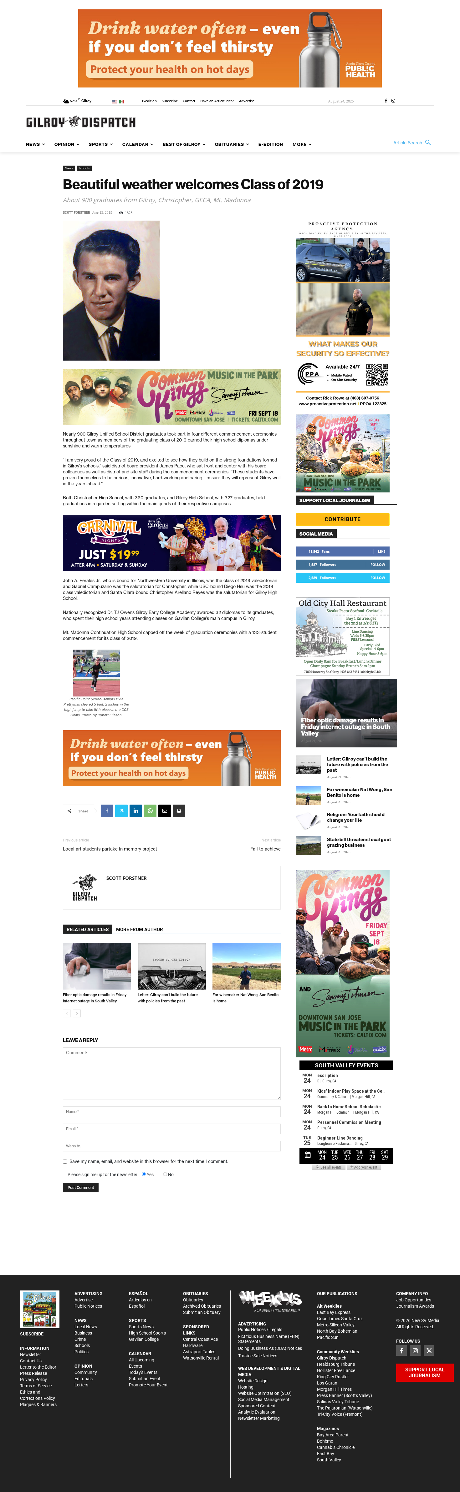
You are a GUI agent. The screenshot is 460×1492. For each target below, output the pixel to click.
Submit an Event (145, 1378)
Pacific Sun (328, 1337)
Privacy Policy (33, 1379)
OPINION (83, 1366)
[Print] (179, 811)
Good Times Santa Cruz (340, 1318)
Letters (81, 1384)
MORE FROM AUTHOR (139, 929)
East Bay (325, 1453)
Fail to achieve (265, 849)
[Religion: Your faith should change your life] (308, 820)
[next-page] (77, 1013)
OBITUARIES (195, 1293)
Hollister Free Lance (336, 1370)
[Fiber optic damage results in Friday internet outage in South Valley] (97, 966)
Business (83, 1332)
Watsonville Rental (201, 1357)
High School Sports (147, 1332)
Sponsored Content (257, 1405)
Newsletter (30, 1354)
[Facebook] (386, 101)
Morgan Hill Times (334, 1389)
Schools (84, 168)
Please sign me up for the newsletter (102, 1174)
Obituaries (193, 1299)
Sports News (141, 1326)
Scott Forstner (76, 212)
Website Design (253, 1380)
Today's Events (143, 1372)
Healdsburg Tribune (336, 1364)
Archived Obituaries (202, 1306)
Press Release (33, 1373)
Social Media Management (263, 1399)
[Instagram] (393, 101)
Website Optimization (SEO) (265, 1393)
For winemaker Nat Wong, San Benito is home (359, 792)
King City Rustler (333, 1376)
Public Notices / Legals (260, 1329)
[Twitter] (121, 811)
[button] (413, 143)
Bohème (325, 1441)
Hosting (245, 1387)
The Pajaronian (331, 1407)
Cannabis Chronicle (336, 1447)
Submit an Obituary (202, 1312)
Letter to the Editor (38, 1367)
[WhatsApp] (150, 811)
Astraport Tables (199, 1351)
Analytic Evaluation (256, 1412)
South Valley (329, 1459)
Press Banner (330, 1395)
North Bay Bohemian (337, 1331)
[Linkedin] (136, 811)
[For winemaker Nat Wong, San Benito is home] (246, 966)
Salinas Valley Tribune (338, 1401)
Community (85, 1372)
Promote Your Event (148, 1384)
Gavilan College (144, 1339)
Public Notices (88, 1306)
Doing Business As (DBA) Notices (270, 1348)
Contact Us (31, 1360)
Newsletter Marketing (259, 1418)
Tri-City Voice (329, 1414)
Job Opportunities (413, 1299)
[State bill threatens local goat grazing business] (308, 845)
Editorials (83, 1378)
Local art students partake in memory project (110, 849)
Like (381, 551)
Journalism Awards (415, 1306)
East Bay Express (333, 1312)
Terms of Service (36, 1385)
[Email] (164, 811)
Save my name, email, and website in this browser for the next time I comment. (148, 1161)
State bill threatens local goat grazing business (359, 842)
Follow (378, 564)
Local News (85, 1326)
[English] (115, 101)
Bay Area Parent (333, 1434)
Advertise (83, 1299)
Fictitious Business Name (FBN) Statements (268, 1339)
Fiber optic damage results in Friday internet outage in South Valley (345, 726)
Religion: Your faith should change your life (356, 817)
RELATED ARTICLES (88, 929)
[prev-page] (67, 1013)
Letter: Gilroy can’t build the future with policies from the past (357, 764)
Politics (81, 1351)
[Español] (122, 101)
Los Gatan (327, 1382)
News (69, 168)
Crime (80, 1339)
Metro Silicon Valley (336, 1324)
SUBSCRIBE (31, 1333)
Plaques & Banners (38, 1404)
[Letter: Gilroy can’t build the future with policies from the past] (172, 966)
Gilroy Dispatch (331, 1357)
